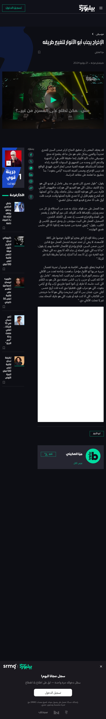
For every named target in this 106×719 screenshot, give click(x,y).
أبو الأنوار (96, 433)
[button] (53, 100)
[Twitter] (31, 161)
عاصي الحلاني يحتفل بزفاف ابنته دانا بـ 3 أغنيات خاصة (6, 213)
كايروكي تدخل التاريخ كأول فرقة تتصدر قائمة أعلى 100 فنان (7, 251)
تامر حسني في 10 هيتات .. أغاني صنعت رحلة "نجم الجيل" (7, 330)
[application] (53, 100)
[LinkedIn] (31, 174)
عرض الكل (78, 463)
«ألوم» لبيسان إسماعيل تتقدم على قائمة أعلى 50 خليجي (7, 290)
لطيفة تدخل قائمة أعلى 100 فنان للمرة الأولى (7, 367)
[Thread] (31, 181)
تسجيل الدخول (53, 692)
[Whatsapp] (31, 168)
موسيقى (100, 33)
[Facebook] (31, 155)
